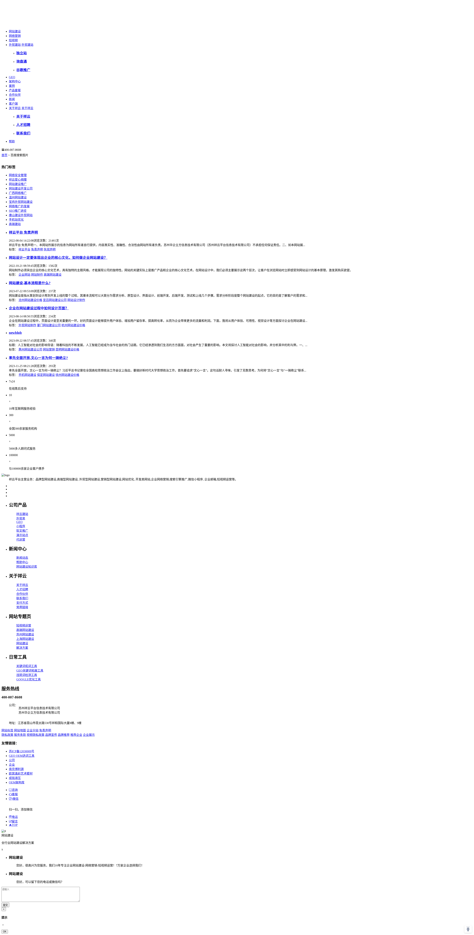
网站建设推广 (18, 184)
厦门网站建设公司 (49, 325)
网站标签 (7, 730)
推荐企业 (76, 734)
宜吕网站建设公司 (55, 300)
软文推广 (22, 530)
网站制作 (37, 274)
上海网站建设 (25, 638)
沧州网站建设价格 (30, 300)
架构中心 (15, 81)
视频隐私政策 (35, 734)
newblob (15, 333)
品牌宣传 (51, 734)
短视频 (13, 40)
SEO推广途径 (17, 210)
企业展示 (89, 734)
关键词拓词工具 (26, 666)
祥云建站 (22, 514)
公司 (12, 760)
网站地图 (20, 730)
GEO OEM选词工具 (21, 755)
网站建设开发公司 (21, 188)
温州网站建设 (18, 197)
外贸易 (20, 518)
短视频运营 (23, 625)
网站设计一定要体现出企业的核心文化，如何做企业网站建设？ (58, 258)
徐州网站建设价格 (67, 374)
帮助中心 (22, 562)
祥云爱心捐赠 (18, 179)
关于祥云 (15, 108)
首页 (4, 155)
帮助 (12, 141)
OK (4, 931)
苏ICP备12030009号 (21, 751)
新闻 (12, 99)
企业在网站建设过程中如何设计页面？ (39, 308)
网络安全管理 (18, 175)
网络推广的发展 (19, 206)
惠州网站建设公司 (30, 349)
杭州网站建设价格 (73, 325)
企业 (12, 764)
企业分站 (33, 730)
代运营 (20, 539)
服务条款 (20, 734)
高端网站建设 (52, 274)
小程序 (20, 526)
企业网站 (24, 274)
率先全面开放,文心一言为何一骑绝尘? (38, 358)
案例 (12, 85)
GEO (12, 77)
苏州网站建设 (25, 634)
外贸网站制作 (27, 325)
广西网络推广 (18, 193)
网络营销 (15, 35)
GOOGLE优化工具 (28, 679)
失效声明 (50, 249)
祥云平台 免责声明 (23, 232)
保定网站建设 (46, 374)
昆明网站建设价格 (67, 349)
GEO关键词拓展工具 (29, 670)
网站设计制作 (76, 300)
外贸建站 (15, 44)
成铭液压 (15, 778)
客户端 (13, 103)
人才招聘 (22, 589)
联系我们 (22, 598)
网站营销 (49, 349)
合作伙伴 (15, 94)
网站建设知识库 (26, 566)
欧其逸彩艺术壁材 (21, 773)
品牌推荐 (64, 734)
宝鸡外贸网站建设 (21, 201)
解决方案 (22, 647)
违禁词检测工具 (26, 675)
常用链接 (22, 607)
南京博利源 (16, 769)
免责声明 (37, 249)
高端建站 (15, 224)
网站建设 (15, 31)
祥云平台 (24, 249)
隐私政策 (7, 734)
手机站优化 (16, 219)
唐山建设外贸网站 (21, 215)
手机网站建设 (27, 374)
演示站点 (22, 535)
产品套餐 (15, 90)
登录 (29, 149)
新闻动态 (22, 557)
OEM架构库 (16, 782)
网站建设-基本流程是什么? (30, 283)
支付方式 (22, 602)
